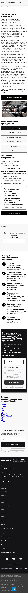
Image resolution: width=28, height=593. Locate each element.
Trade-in (3, 540)
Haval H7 (3, 516)
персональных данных (18, 387)
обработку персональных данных (17, 450)
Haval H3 (3, 509)
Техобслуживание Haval (8, 552)
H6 (2, 420)
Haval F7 (3, 488)
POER (3, 421)
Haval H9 (3, 495)
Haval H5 (3, 513)
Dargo (3, 405)
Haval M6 (3, 502)
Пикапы (3, 521)
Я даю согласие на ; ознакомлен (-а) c (14, 375)
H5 (2, 418)
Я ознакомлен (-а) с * (12, 368)
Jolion (3, 406)
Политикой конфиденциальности (17, 451)
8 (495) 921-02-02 (21, 568)
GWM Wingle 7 (6, 416)
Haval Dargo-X (5, 506)
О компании (4, 465)
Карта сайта (4, 472)
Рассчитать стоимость (14, 241)
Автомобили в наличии (7, 468)
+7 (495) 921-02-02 (8, 355)
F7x (2, 410)
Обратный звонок (14, 564)
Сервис (3, 548)
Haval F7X (4, 492)
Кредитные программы (7, 537)
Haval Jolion (4, 499)
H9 (2, 412)
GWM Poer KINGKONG (7, 528)
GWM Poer (5, 414)
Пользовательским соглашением (18, 448)
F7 (2, 408)
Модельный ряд (5, 481)
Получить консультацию (14, 97)
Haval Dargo (4, 485)
